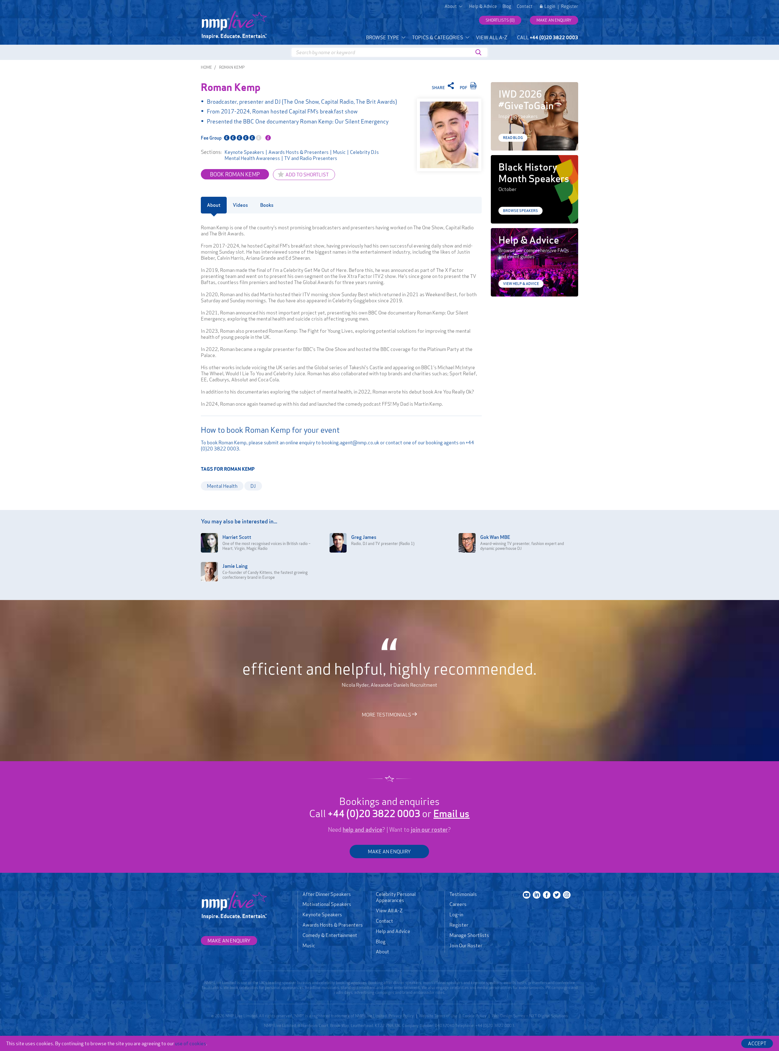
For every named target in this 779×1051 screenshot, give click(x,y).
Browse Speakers (520, 210)
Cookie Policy (475, 1015)
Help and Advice (393, 931)
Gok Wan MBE (495, 537)
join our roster (429, 829)
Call (547, 37)
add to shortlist (307, 175)
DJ (253, 486)
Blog (506, 6)
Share (439, 87)
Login (549, 6)
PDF (464, 87)
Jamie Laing (235, 566)
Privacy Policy (401, 1015)
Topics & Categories (438, 37)
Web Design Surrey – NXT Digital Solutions (530, 1015)
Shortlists (500, 20)
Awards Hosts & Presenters (298, 152)
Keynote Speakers (244, 152)
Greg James (363, 537)
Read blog (513, 137)
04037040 (444, 1025)
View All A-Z (491, 37)
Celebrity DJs (364, 152)
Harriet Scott (236, 537)
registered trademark (331, 1015)
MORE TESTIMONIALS (387, 714)
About (382, 952)
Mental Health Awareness (252, 158)
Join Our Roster (465, 945)
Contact (525, 6)
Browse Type (383, 37)
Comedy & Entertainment (329, 935)
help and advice (362, 829)
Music (339, 152)
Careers (457, 904)
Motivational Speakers (326, 904)
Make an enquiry (553, 20)
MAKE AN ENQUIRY (389, 851)
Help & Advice (483, 6)
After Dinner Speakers (326, 894)
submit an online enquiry (289, 442)
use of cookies (190, 1043)
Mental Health (222, 486)
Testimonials (463, 894)
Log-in (456, 914)
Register (569, 6)
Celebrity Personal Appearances (396, 897)
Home (206, 67)
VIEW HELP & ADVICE (521, 283)
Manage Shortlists (469, 935)
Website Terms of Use (438, 1015)
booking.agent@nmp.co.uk (350, 442)
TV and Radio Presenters (310, 158)
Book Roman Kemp (235, 174)
